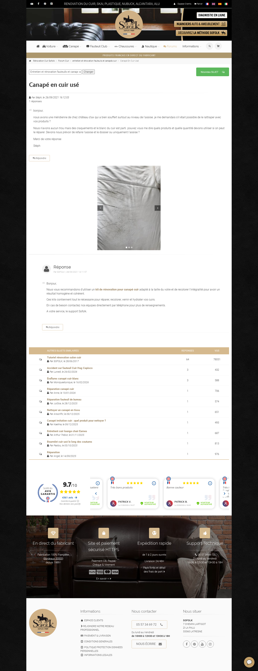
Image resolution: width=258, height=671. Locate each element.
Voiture (50, 46)
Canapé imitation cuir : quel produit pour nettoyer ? (76, 420)
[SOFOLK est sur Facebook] (186, 644)
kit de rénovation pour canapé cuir (117, 289)
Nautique (151, 46)
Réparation (53, 452)
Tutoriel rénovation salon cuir (64, 357)
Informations (191, 46)
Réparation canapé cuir (60, 389)
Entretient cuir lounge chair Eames (67, 431)
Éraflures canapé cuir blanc (63, 378)
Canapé (74, 46)
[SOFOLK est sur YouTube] (202, 644)
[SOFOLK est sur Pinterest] (194, 644)
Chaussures (126, 46)
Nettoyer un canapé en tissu (63, 410)
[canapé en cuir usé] (129, 208)
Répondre (40, 158)
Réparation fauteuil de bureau (64, 399)
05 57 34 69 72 (146, 624)
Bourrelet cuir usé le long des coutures (69, 441)
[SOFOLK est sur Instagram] (210, 644)
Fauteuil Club (98, 46)
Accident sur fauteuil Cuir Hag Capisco (69, 368)
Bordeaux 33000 (53, 558)
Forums (171, 46)
